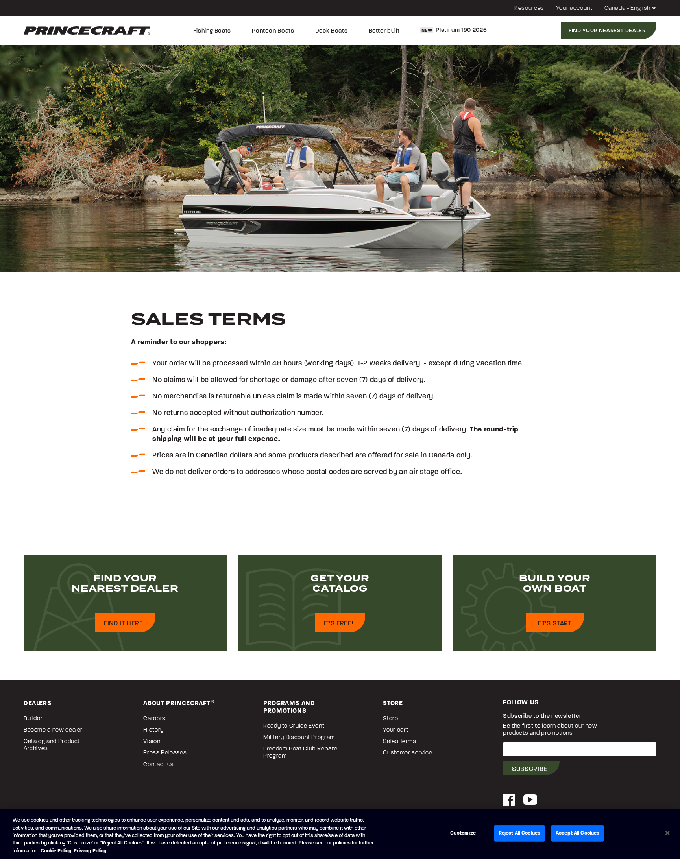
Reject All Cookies (519, 833)
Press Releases (165, 752)
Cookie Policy (56, 851)
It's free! (338, 623)
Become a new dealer (53, 729)
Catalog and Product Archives (52, 744)
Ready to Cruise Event (293, 725)
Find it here (123, 623)
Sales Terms (399, 741)
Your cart (395, 729)
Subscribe (529, 768)
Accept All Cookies (577, 833)
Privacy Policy (90, 851)
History (153, 729)
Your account (574, 7)
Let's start (553, 623)
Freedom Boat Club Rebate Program (300, 752)
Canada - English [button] (628, 7)
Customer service (407, 752)
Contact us (158, 764)
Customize (463, 833)
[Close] (667, 833)
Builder (33, 718)
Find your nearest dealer (607, 30)
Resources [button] (529, 7)
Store (390, 718)
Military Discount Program (299, 737)
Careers (154, 718)
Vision (151, 741)
